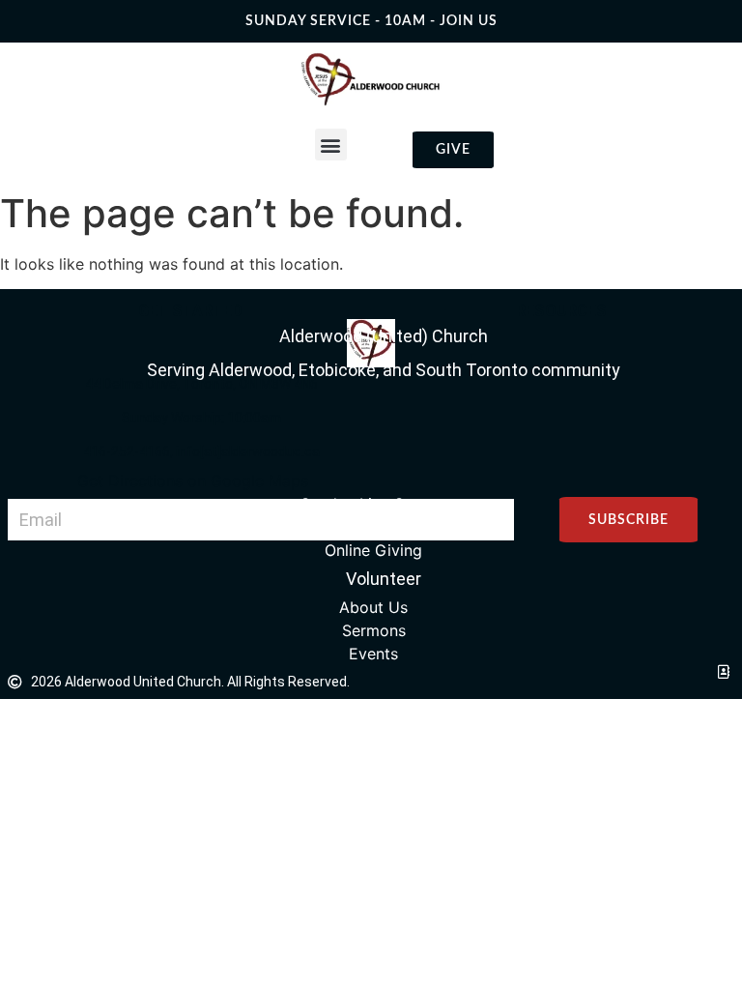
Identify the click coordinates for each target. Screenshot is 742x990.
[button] (331, 144)
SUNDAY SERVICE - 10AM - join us (371, 21)
